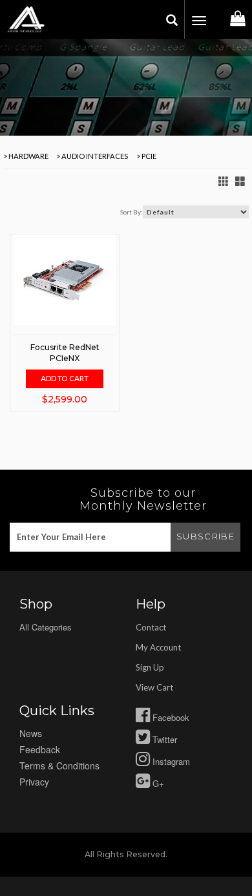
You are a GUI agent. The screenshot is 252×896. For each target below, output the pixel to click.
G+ (157, 783)
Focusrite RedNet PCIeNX (65, 352)
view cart (154, 687)
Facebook (169, 717)
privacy (34, 781)
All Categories (45, 627)
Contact (151, 627)
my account (158, 647)
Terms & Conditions (59, 765)
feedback (39, 749)
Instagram (170, 761)
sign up (150, 667)
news (30, 733)
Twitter (163, 739)
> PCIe (145, 156)
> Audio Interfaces (91, 156)
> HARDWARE (25, 156)
